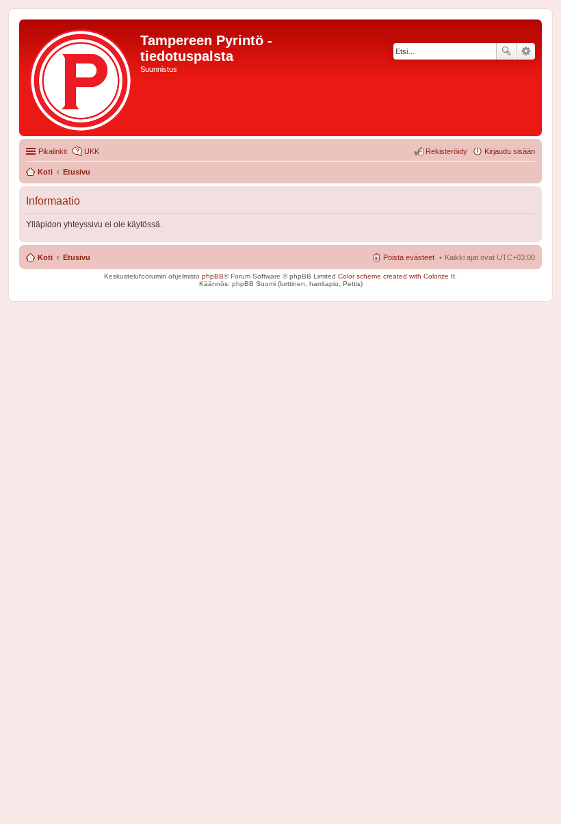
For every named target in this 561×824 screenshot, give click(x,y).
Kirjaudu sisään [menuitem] (509, 151)
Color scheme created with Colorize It (396, 276)
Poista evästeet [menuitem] (408, 257)
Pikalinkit (52, 151)
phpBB (213, 276)
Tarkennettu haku (526, 51)
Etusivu (76, 257)
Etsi (506, 51)
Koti (45, 257)
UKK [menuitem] (91, 151)
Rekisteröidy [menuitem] (446, 151)
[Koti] (81, 78)
